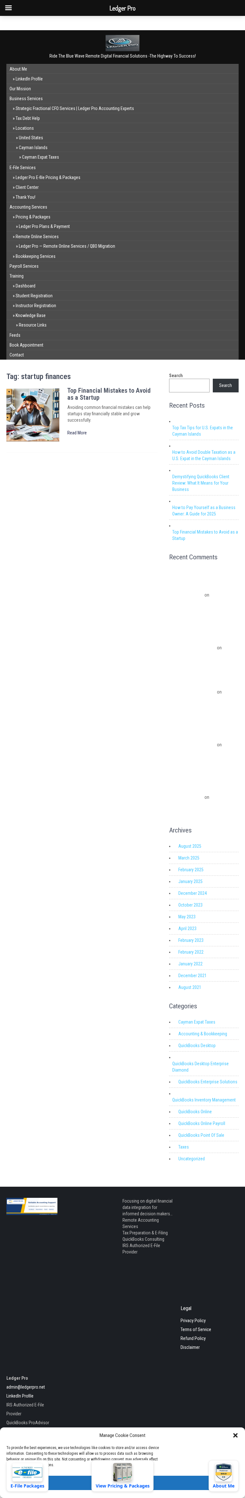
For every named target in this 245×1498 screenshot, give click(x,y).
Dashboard (25, 285)
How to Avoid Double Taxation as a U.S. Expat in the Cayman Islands (203, 455)
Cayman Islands (33, 147)
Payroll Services (24, 266)
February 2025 (191, 869)
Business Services (26, 98)
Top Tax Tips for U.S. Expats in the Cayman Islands (202, 431)
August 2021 (189, 987)
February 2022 (191, 952)
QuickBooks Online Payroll (201, 1123)
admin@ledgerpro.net (25, 1387)
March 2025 (188, 857)
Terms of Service (196, 1329)
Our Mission (20, 88)
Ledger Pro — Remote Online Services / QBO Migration (67, 246)
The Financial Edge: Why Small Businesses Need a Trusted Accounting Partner (201, 602)
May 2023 (187, 916)
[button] (235, 1435)
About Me (18, 69)
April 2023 (187, 928)
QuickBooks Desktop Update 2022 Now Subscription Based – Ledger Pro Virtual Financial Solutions (203, 683)
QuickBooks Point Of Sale (201, 1135)
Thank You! (25, 197)
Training (17, 276)
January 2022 (190, 963)
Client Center (27, 187)
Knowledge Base (31, 315)
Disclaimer (190, 1347)
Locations (25, 128)
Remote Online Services (37, 236)
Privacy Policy (193, 1320)
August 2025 (189, 846)
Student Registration (34, 295)
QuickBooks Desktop (197, 1045)
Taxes (183, 1146)
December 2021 (192, 975)
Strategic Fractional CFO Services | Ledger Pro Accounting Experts (75, 108)
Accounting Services (28, 207)
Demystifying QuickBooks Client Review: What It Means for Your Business (200, 483)
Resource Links (33, 325)
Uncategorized (191, 1158)
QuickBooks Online (195, 1111)
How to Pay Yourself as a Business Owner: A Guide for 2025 (203, 510)
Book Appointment (26, 345)
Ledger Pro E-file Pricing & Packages (48, 177)
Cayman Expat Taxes (40, 157)
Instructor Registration (36, 305)
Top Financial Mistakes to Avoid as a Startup (109, 394)
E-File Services (23, 167)
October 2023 (190, 905)
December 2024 (192, 893)
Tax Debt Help (28, 118)
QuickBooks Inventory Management (204, 1099)
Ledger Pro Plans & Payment (44, 226)
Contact (17, 354)
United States (31, 137)
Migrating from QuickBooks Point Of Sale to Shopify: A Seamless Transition (201, 760)
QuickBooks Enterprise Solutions (207, 1081)
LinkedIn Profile (29, 78)
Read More (77, 432)
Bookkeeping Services (36, 256)
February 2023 (191, 940)
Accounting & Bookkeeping (202, 1033)
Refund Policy (193, 1338)
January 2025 (190, 881)
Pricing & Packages (33, 216)
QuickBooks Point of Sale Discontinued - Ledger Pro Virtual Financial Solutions (198, 788)
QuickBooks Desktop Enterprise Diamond (200, 1067)
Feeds (15, 335)
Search (176, 375)
